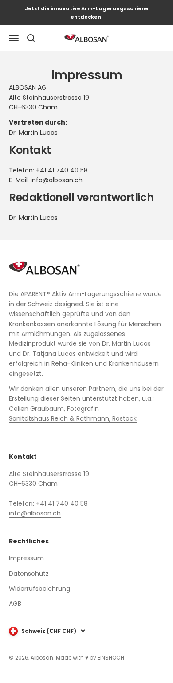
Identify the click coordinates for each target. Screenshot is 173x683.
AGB (15, 603)
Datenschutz (29, 573)
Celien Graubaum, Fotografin (54, 408)
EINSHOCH (111, 657)
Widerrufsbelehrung (39, 588)
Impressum (26, 558)
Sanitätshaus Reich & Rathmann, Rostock (73, 418)
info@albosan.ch (35, 513)
